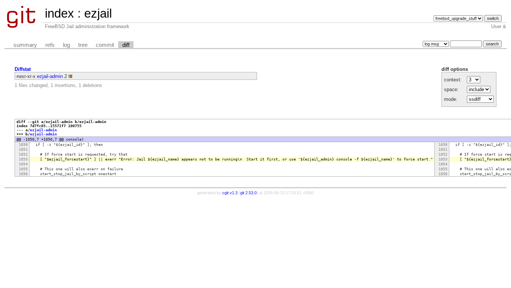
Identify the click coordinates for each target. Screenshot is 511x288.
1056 (23, 174)
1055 (23, 169)
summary (25, 45)
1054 (23, 164)
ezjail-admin (50, 76)
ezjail (98, 13)
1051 (23, 149)
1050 (23, 144)
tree (83, 45)
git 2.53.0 (248, 192)
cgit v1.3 (230, 192)
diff (125, 45)
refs (50, 45)
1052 (23, 154)
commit (105, 45)
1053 (23, 159)
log (66, 45)
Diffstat (23, 69)
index (59, 13)
